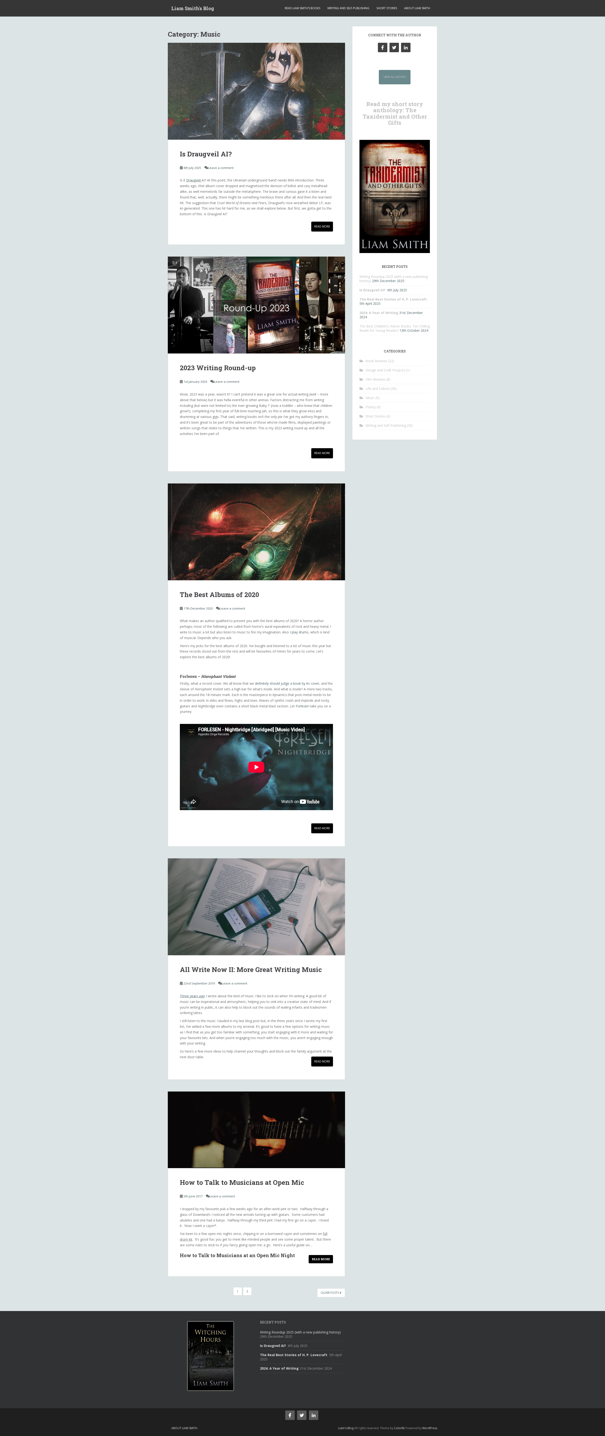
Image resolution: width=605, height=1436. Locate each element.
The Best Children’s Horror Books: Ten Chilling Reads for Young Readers (394, 328)
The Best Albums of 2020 (219, 594)
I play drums (299, 632)
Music (370, 398)
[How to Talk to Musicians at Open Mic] (256, 1130)
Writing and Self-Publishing (348, 8)
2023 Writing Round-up (218, 367)
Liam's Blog (346, 1428)
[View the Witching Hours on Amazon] (210, 1355)
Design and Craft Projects (385, 370)
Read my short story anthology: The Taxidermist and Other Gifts (395, 113)
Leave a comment (220, 168)
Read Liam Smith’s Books (302, 8)
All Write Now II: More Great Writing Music (251, 969)
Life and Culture (378, 388)
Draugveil (194, 180)
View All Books (395, 77)
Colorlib (399, 1428)
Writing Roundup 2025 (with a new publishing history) (300, 1332)
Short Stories (386, 8)
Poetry (371, 407)
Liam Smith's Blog (192, 8)
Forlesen (302, 706)
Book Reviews (376, 361)
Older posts (330, 1293)
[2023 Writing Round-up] (256, 305)
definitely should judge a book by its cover (287, 683)
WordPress (429, 1428)
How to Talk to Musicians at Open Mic (242, 1182)
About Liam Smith (417, 8)
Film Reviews (375, 379)
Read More (322, 226)
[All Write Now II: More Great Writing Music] (256, 906)
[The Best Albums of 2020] (256, 531)
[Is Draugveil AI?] (256, 91)
